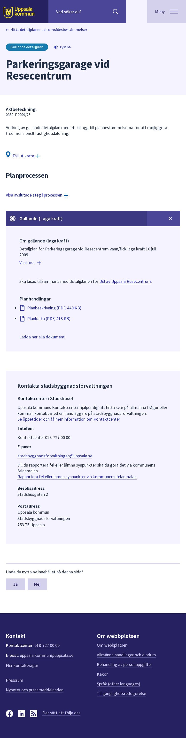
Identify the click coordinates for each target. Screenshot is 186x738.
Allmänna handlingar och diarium (126, 655)
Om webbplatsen (112, 645)
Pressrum (14, 680)
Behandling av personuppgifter (124, 664)
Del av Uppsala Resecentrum (125, 281)
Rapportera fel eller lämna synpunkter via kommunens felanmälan (77, 476)
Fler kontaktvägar (22, 665)
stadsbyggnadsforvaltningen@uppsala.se (54, 456)
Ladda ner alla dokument (42, 337)
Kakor (102, 674)
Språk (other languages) (118, 684)
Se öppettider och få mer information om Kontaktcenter (68, 419)
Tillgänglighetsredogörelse (121, 693)
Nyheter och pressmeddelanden (34, 690)
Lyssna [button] (65, 46)
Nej (37, 584)
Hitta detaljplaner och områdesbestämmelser (48, 29)
